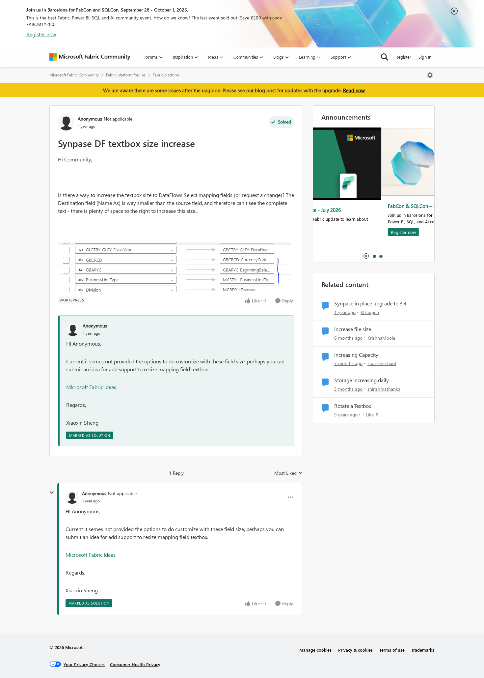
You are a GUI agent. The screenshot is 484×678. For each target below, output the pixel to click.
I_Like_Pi (371, 414)
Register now (41, 34)
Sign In (424, 57)
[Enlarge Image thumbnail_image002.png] (174, 267)
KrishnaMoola (381, 338)
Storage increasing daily (361, 380)
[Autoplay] (366, 256)
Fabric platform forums (126, 74)
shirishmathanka (383, 389)
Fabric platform (166, 74)
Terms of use (392, 650)
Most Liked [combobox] (288, 473)
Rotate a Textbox (352, 406)
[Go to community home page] (89, 57)
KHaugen (370, 312)
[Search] (385, 57)
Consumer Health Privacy (135, 664)
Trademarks (422, 650)
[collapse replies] (52, 492)
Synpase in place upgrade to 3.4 (370, 303)
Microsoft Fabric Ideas (91, 386)
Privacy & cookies (355, 650)
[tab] (374, 256)
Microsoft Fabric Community (74, 74)
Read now (354, 90)
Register (403, 57)
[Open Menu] (430, 75)
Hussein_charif (381, 363)
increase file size (352, 329)
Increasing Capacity (356, 355)
